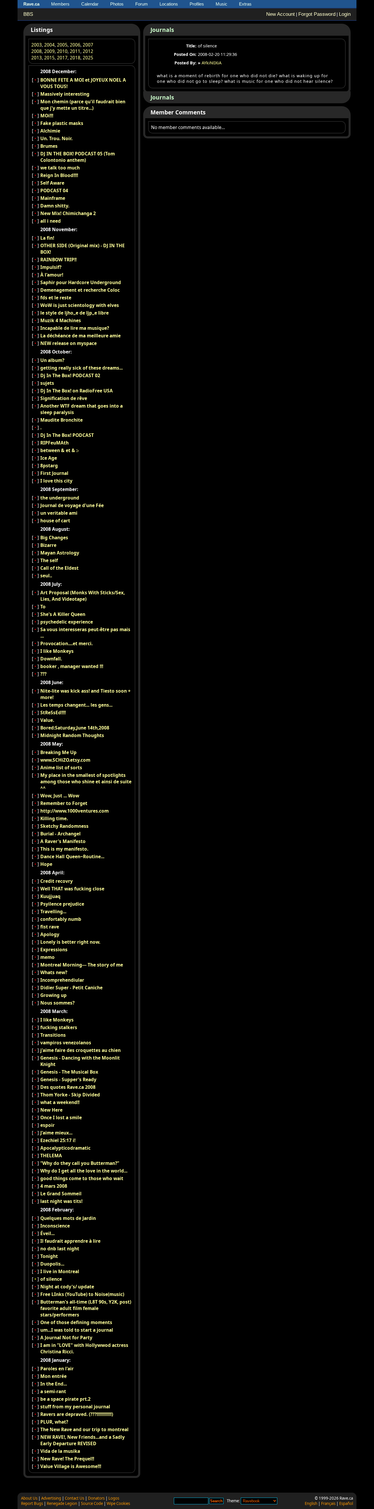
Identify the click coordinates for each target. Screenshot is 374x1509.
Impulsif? (50, 267)
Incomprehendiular (62, 980)
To (43, 606)
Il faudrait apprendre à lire (70, 1241)
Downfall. (51, 658)
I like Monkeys (57, 651)
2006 (75, 45)
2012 (88, 51)
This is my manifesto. (64, 849)
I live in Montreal (59, 1271)
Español (346, 1503)
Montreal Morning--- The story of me (81, 965)
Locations (169, 3)
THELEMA (51, 1155)
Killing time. (54, 818)
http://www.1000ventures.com (74, 811)
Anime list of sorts (61, 767)
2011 (75, 51)
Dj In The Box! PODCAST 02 (70, 375)
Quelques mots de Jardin (68, 1218)
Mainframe (52, 198)
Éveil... (47, 1233)
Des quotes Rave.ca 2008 (68, 1087)
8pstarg (49, 465)
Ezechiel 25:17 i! (57, 1140)
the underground (59, 498)
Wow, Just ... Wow (59, 795)
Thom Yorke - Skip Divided (70, 1094)
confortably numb (60, 919)
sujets (47, 383)
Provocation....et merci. (66, 643)
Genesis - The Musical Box (69, 1072)
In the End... (53, 1384)
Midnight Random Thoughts (72, 735)
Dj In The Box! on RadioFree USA (76, 390)
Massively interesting (64, 94)
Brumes (49, 146)
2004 (49, 45)
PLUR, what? (54, 1422)
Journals (162, 30)
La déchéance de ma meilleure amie (80, 335)
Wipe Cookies (118, 1503)
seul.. (46, 575)
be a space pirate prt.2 (65, 1399)
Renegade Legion (62, 1503)
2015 (49, 57)
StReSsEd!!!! (53, 712)
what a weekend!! (59, 1102)
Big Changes (54, 537)
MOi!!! (46, 115)
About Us (29, 1498)
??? (43, 674)
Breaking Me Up (58, 752)
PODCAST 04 (54, 190)
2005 (62, 45)
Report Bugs (32, 1503)
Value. (47, 720)
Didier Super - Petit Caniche (71, 987)
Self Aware (52, 183)
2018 (75, 57)
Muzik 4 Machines (60, 320)
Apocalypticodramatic (65, 1148)
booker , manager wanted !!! (71, 666)
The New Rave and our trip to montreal (84, 1429)
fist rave (49, 926)
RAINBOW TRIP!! (58, 259)
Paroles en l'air (57, 1368)
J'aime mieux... (56, 1132)
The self (49, 560)
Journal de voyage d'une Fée (72, 505)
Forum (141, 3)
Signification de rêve (63, 398)
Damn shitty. (54, 205)
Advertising (51, 1498)
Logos (113, 1498)
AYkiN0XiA (211, 63)
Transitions (53, 1035)
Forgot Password (316, 14)
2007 (88, 45)
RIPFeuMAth (54, 443)
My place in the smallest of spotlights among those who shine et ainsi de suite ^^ (85, 781)
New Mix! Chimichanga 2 (68, 213)
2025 (88, 57)
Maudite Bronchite (61, 420)
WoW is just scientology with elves (79, 305)
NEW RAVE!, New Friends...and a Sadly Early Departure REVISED (82, 1440)
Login (345, 14)
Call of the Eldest (59, 568)
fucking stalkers (58, 1027)
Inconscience (55, 1226)
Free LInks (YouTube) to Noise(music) (82, 1294)
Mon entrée (53, 1376)
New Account (280, 14)
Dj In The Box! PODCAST (67, 435)
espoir (47, 1125)
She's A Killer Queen (62, 614)
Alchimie (50, 131)
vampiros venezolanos (65, 1042)
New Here (51, 1110)
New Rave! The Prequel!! (67, 1458)
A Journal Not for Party (66, 1337)
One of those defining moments (76, 1322)
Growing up (53, 995)
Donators (96, 1498)
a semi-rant (53, 1391)
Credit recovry (56, 881)
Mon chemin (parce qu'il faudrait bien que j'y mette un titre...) (82, 104)
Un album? (52, 360)
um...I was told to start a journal (76, 1330)
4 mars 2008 (53, 1186)
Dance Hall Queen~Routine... (72, 856)
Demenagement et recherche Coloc (80, 290)
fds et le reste (55, 297)
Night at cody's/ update (67, 1286)
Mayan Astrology (59, 553)
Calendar (89, 3)
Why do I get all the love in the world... (83, 1171)
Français (328, 1503)
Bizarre (48, 545)
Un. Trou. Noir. (56, 138)
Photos (117, 3)
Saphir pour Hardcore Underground (80, 282)
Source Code (92, 1503)
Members (60, 3)
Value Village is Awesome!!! (70, 1466)
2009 (49, 51)
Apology (49, 934)
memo (47, 957)
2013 (36, 57)
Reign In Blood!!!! (59, 175)
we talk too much (60, 167)
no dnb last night (59, 1248)
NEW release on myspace (68, 343)
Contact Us (74, 1498)
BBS (28, 14)
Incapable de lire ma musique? (74, 328)
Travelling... (53, 911)
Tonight (49, 1256)
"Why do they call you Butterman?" (79, 1163)
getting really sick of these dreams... (81, 368)
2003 (36, 45)
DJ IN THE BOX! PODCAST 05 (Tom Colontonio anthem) (77, 156)
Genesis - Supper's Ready (68, 1079)
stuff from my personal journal (75, 1406)
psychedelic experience (66, 622)
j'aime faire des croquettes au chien (80, 1050)
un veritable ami (58, 513)
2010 (62, 51)
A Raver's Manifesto (63, 841)
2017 (62, 57)
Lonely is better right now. (70, 942)
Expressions (53, 949)
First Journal (54, 473)
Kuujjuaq (50, 896)
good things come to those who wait (81, 1178)
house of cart (55, 520)
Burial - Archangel (60, 833)
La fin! (47, 238)
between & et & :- (59, 450)
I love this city (56, 481)
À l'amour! (51, 275)
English (311, 1503)
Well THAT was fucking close (72, 888)
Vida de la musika (60, 1451)
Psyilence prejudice (62, 904)
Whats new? (53, 972)
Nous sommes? (57, 1003)
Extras (245, 3)
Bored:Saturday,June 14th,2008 (74, 728)
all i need (50, 221)
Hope (46, 864)
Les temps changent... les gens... (76, 705)
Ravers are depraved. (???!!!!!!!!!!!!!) (76, 1414)
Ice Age (48, 458)
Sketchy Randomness (64, 826)
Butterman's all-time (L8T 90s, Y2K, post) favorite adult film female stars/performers (85, 1308)
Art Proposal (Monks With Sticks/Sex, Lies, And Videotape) (82, 595)
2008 (36, 51)
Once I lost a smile (61, 1117)
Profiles (197, 3)
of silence (51, 1279)
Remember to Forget (63, 803)
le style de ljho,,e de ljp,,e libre (74, 313)
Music (221, 3)
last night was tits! (61, 1201)
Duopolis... (52, 1264)
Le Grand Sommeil (61, 1193)
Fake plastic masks (61, 123)
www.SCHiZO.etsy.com (65, 760)
